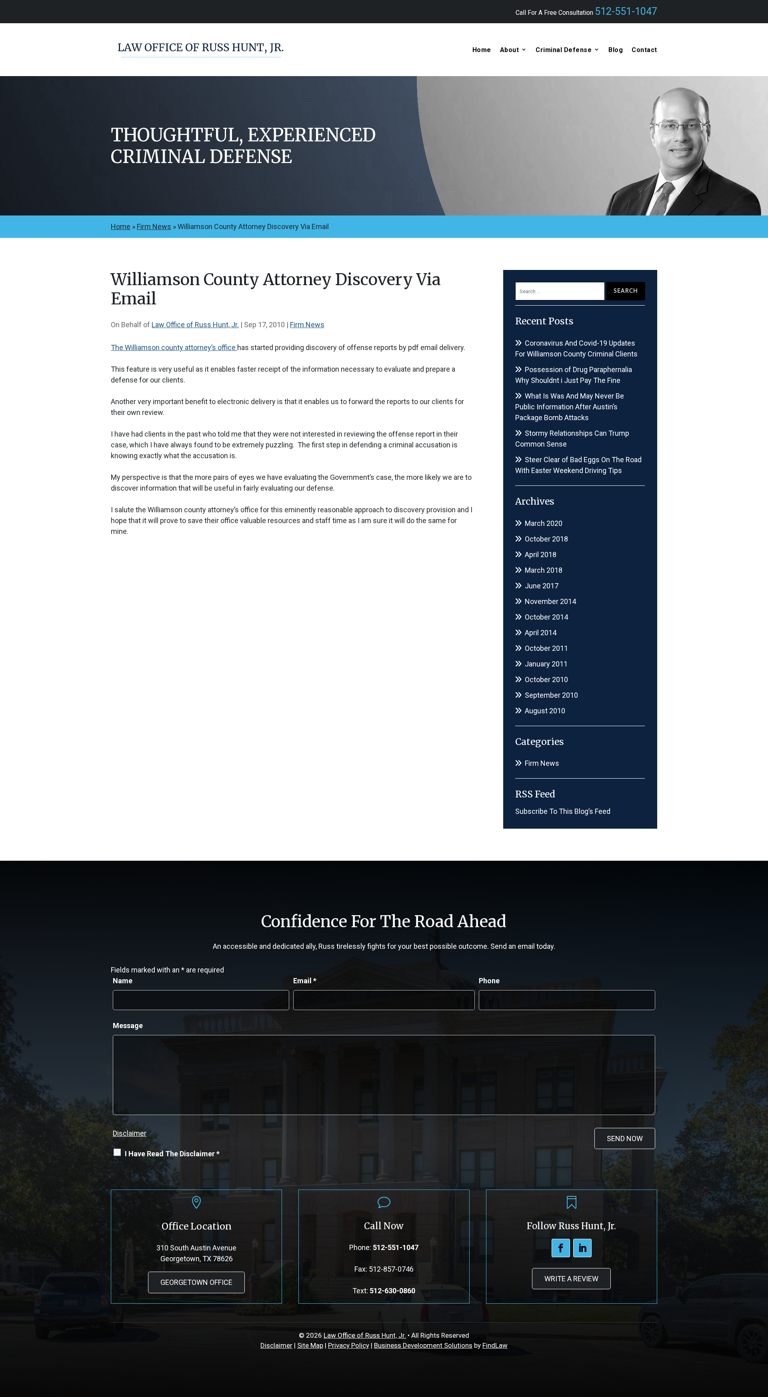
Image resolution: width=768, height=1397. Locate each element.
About (509, 50)
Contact (644, 50)
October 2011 (546, 648)
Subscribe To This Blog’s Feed (562, 811)
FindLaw (495, 1345)
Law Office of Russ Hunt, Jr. (195, 324)
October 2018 (546, 539)
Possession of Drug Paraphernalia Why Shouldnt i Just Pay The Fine (573, 374)
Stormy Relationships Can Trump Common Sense (572, 438)
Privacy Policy (348, 1345)
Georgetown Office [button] (196, 1282)
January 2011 (546, 664)
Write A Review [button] (571, 1278)
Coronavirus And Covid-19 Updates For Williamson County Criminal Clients (576, 348)
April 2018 (540, 554)
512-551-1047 (626, 11)
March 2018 (543, 570)
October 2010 (546, 679)
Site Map (310, 1345)
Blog (615, 50)
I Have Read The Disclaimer (172, 1153)
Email (304, 980)
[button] (760, 1339)
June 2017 (541, 586)
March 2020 (543, 523)
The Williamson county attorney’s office (174, 347)
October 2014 (546, 617)
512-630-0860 (392, 1290)
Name (122, 980)
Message (128, 1025)
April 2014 (540, 632)
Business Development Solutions (423, 1345)
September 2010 (551, 695)
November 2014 (550, 601)
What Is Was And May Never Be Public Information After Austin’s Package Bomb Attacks (569, 407)
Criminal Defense (564, 50)
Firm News (307, 324)
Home (481, 50)
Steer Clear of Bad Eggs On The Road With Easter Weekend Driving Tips (578, 465)
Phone (489, 980)
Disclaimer (129, 1133)
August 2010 (545, 711)
